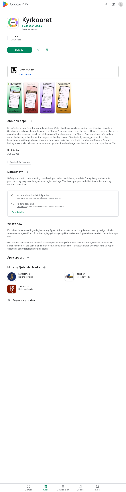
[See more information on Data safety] (27, 172)
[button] (14, 97)
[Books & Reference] (20, 162)
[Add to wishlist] (46, 50)
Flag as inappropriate (21, 300)
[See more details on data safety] (18, 212)
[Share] (38, 50)
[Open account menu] (120, 4)
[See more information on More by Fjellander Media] (44, 267)
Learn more (25, 74)
